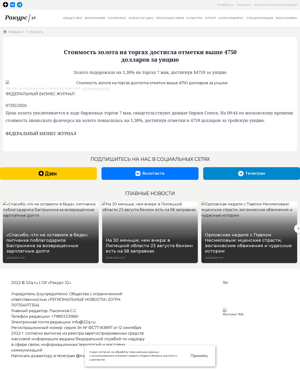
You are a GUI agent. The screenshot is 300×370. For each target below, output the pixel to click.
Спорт (210, 18)
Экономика (286, 18)
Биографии (95, 18)
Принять (199, 356)
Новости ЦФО (141, 18)
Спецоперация (259, 18)
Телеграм (255, 173)
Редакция (244, 4)
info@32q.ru (225, 4)
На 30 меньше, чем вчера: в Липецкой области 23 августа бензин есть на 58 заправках (149, 246)
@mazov (84, 356)
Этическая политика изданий (275, 4)
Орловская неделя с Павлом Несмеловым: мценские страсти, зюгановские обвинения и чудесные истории (248, 243)
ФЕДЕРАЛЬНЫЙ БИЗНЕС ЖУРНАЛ (40, 94)
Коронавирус (231, 18)
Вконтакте (153, 173)
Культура (194, 18)
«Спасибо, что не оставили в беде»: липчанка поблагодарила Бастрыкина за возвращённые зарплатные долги (47, 243)
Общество (72, 18)
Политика (117, 18)
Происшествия (170, 18)
